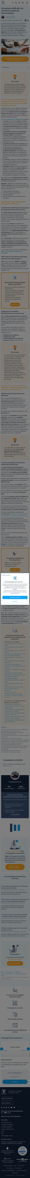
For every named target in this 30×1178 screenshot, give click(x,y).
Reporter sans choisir (6, 574)
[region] (15, 589)
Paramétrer (15, 601)
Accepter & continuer (15, 597)
